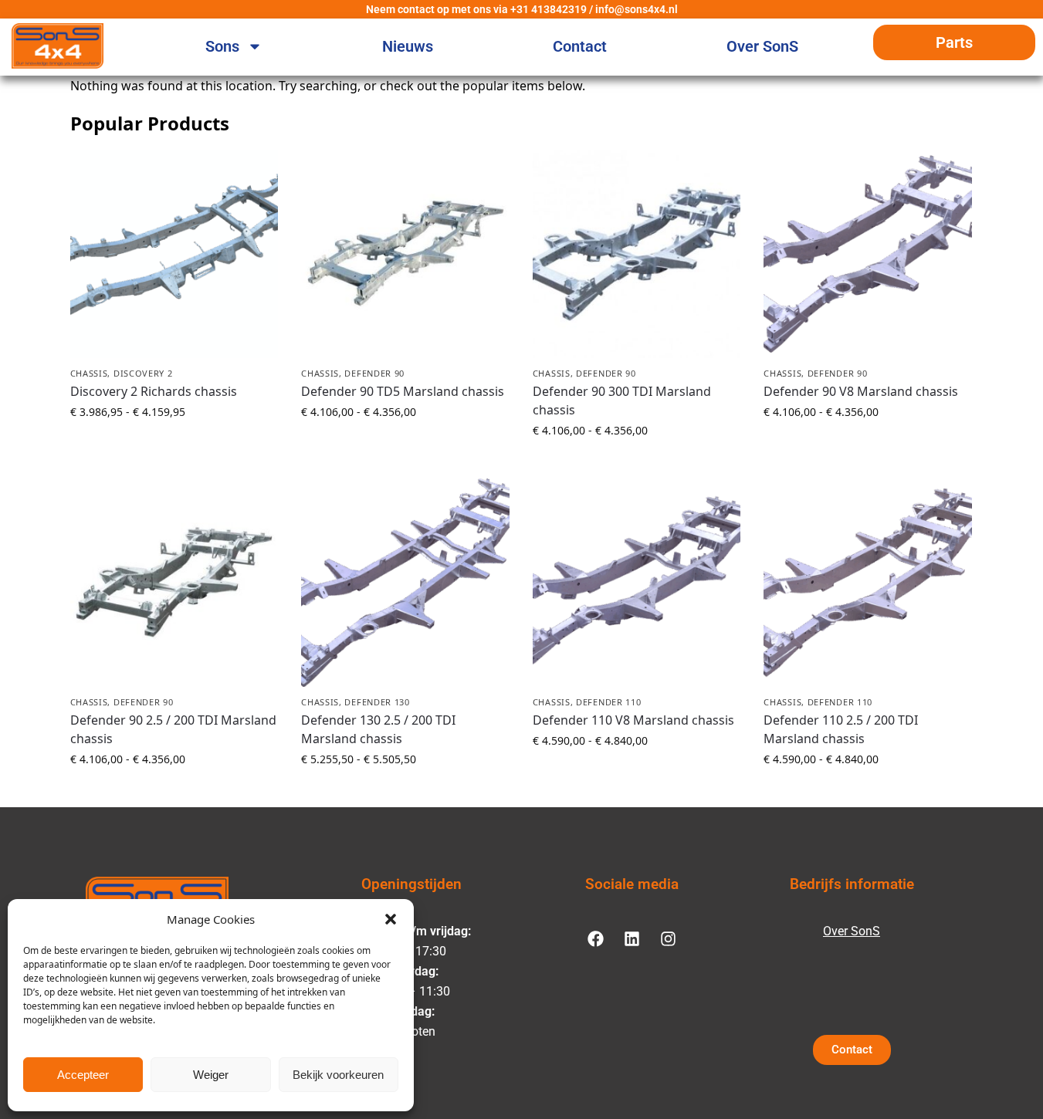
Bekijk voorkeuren (338, 1074)
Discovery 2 (143, 373)
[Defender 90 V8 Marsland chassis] (868, 254)
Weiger (211, 1074)
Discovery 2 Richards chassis (153, 391)
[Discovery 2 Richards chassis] (174, 254)
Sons (222, 46)
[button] (390, 919)
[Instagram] (668, 938)
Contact (580, 46)
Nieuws (407, 46)
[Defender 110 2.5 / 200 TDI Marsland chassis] (868, 582)
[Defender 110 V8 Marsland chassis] (637, 582)
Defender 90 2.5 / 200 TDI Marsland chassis (173, 729)
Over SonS (762, 46)
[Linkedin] (631, 938)
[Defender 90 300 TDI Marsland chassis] (637, 254)
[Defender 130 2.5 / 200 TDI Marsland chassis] (405, 582)
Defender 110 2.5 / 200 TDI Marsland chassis (841, 729)
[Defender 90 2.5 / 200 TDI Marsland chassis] (174, 582)
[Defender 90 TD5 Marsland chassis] (405, 254)
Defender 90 (374, 373)
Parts (954, 42)
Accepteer (83, 1074)
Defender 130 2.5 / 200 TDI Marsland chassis (378, 729)
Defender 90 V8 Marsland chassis (861, 391)
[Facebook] (595, 938)
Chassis (89, 373)
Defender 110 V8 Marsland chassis (633, 720)
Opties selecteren (173, 444)
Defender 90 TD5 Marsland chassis (402, 391)
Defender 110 (608, 702)
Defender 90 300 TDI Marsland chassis (622, 400)
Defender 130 (376, 702)
